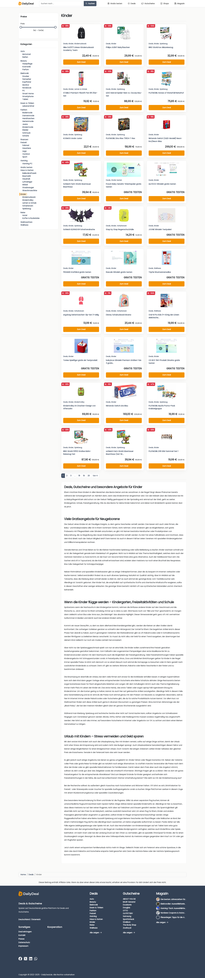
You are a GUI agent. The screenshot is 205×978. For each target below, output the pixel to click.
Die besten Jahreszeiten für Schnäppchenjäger (181, 899)
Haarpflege (27, 63)
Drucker (25, 76)
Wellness (24, 225)
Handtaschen (28, 118)
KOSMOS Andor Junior (72, 138)
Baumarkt (26, 176)
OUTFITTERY (128, 913)
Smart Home (28, 93)
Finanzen (24, 139)
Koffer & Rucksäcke (31, 218)
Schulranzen (27, 205)
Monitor (25, 85)
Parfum (25, 69)
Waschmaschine (29, 190)
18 (79, 475)
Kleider (25, 130)
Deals (65, 44)
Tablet (25, 99)
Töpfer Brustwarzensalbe (160, 272)
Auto (23, 51)
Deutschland (24, 919)
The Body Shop (129, 925)
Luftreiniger (27, 182)
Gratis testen (26, 167)
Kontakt (22, 935)
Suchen (91, 3)
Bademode (27, 112)
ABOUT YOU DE (129, 899)
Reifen (25, 57)
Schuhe (25, 135)
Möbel (25, 184)
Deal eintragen (25, 931)
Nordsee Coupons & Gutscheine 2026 (177, 913)
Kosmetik (26, 66)
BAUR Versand (129, 902)
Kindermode (27, 127)
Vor (94, 475)
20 (89, 475)
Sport (24, 157)
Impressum (23, 946)
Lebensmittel (28, 106)
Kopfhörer (26, 82)
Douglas (126, 907)
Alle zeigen (95, 932)
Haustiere (26, 148)
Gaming (24, 160)
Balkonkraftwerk (29, 173)
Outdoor (26, 154)
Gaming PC (27, 163)
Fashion (24, 110)
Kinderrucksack (28, 197)
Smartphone (28, 96)
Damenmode (28, 115)
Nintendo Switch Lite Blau (117, 405)
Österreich (36, 919)
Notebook (26, 87)
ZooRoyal (127, 927)
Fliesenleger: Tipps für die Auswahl (175, 917)
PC (23, 90)
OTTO (125, 910)
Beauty (24, 61)
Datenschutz (24, 942)
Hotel (24, 215)
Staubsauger (28, 187)
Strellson (126, 922)
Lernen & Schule (29, 203)
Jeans (25, 124)
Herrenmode (28, 121)
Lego (24, 151)
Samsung (127, 916)
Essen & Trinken (27, 103)
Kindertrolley (27, 200)
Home (23, 874)
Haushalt (26, 179)
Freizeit (24, 142)
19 (84, 475)
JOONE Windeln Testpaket (160, 229)
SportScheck (128, 919)
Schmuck (26, 133)
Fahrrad (25, 145)
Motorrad (26, 54)
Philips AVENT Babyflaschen (118, 47)
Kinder (23, 194)
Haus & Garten (27, 170)
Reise (23, 212)
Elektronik (25, 73)
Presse (21, 938)
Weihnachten (26, 222)
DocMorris (127, 904)
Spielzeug (26, 208)
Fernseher (26, 79)
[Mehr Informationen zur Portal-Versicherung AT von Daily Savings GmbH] (182, 972)
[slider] (21, 27)
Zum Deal (81, 62)
